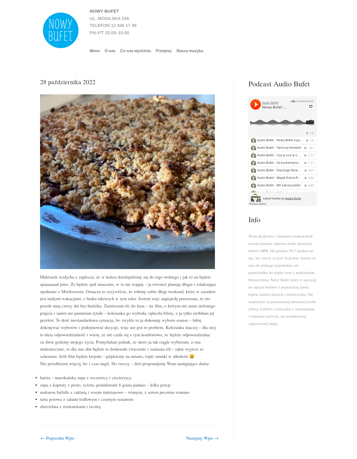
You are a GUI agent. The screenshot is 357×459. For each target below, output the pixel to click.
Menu (95, 51)
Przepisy (164, 51)
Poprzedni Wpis (57, 438)
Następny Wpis (202, 438)
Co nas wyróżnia (135, 51)
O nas (110, 51)
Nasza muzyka (190, 51)
